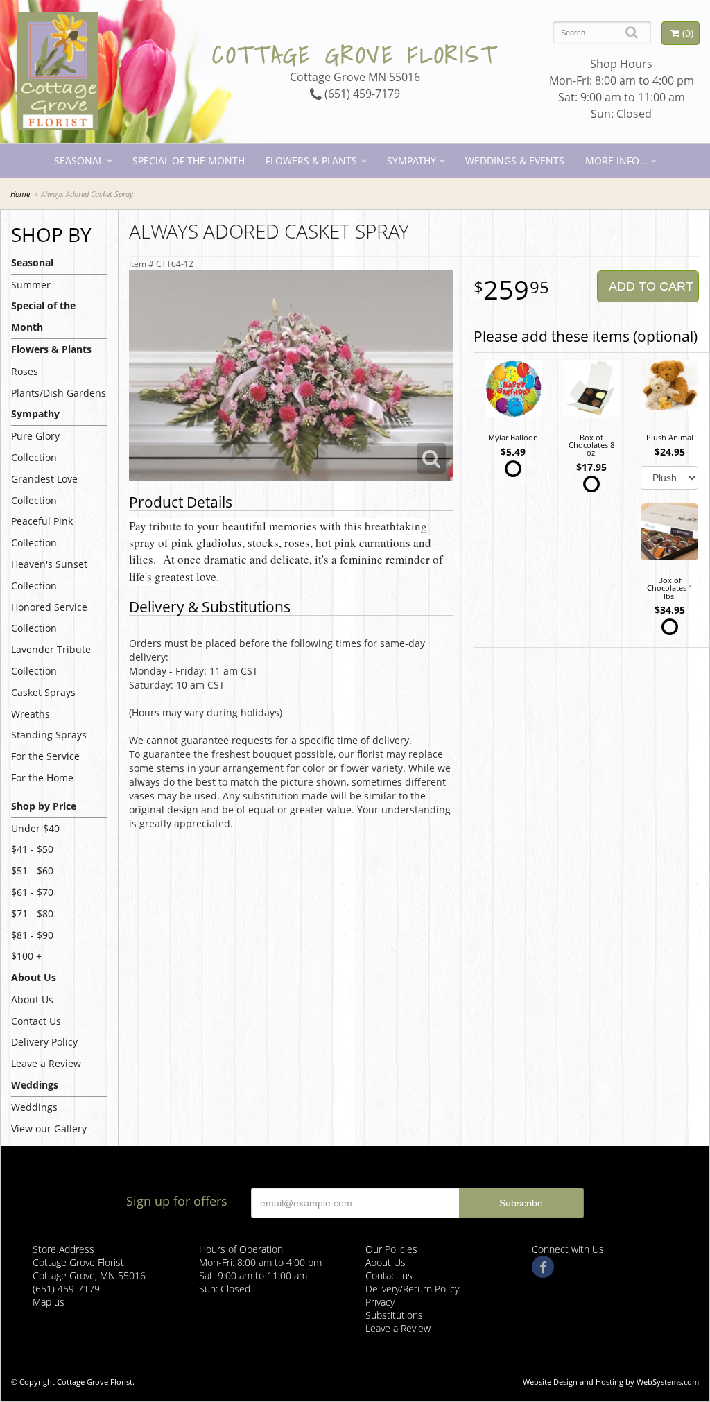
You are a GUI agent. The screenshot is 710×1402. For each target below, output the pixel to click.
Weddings (34, 1107)
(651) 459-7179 (361, 93)
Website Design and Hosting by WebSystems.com (611, 1381)
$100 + (26, 955)
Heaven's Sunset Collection (49, 574)
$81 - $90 (32, 935)
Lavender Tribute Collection (51, 660)
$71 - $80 (32, 913)
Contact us (389, 1275)
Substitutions (394, 1315)
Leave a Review (46, 1063)
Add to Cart (651, 286)
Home (20, 194)
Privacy (380, 1301)
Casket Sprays (43, 692)
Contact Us (36, 1021)
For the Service (45, 756)
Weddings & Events (514, 160)
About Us (32, 999)
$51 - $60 (32, 870)
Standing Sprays (49, 734)
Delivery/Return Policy (412, 1288)
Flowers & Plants (311, 160)
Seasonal (78, 160)
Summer (31, 284)
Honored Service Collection (49, 617)
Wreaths (30, 713)
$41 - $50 (32, 849)
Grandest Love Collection (44, 489)
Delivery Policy (44, 1041)
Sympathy (411, 160)
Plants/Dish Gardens (58, 392)
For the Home (42, 777)
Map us (48, 1301)
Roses (24, 371)
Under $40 (35, 828)
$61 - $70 (32, 892)
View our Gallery (49, 1128)
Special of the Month (188, 160)
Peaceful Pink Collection (42, 531)
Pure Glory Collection (35, 446)
